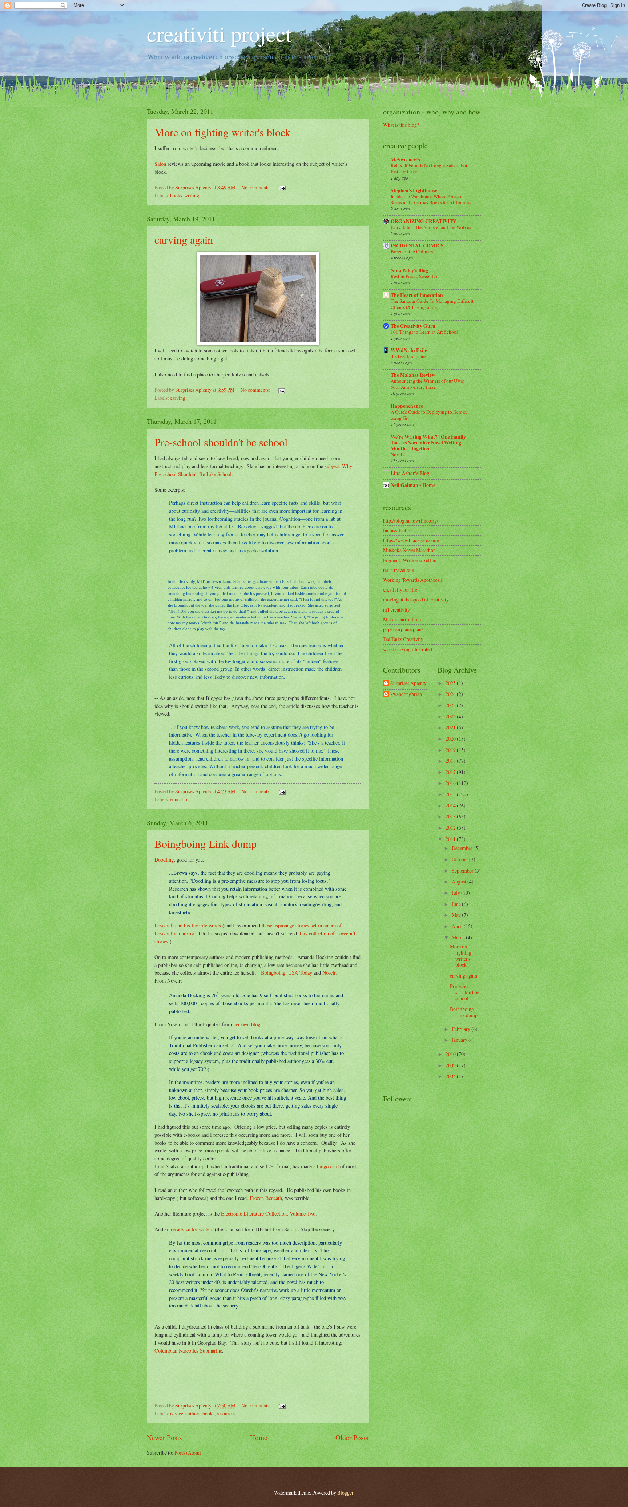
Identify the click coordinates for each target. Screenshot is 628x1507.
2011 (451, 838)
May (457, 914)
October (460, 859)
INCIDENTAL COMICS (417, 245)
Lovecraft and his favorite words (187, 925)
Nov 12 (398, 454)
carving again (183, 239)
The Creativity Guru (413, 326)
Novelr (328, 972)
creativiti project (219, 33)
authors (192, 1413)
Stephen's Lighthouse (414, 190)
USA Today (300, 972)
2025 (451, 683)
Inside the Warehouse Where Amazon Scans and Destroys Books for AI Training (431, 199)
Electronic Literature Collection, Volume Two (268, 1213)
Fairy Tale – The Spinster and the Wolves (431, 227)
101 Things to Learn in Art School (424, 332)
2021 (451, 727)
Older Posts (352, 1437)
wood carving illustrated (407, 649)
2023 (451, 705)
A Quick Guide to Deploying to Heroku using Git (429, 414)
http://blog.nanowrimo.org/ (410, 520)
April (458, 926)
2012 (451, 827)
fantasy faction (398, 530)
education (180, 799)
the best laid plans (408, 356)
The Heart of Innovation (417, 295)
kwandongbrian (406, 694)
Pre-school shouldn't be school (220, 442)
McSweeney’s (405, 159)
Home (258, 1437)
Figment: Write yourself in (409, 560)
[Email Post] (282, 187)
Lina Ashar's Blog (410, 473)
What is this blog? (401, 124)
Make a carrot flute (402, 619)
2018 (451, 760)
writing (191, 195)
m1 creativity (396, 609)
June (457, 903)
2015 (451, 794)
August (459, 881)
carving (177, 397)
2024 (451, 693)
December (463, 848)
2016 (451, 782)
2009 (451, 1065)
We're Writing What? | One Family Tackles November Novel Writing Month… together (428, 442)
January (460, 1039)
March (459, 937)
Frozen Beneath (266, 1197)
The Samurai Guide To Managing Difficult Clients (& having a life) (432, 304)
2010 (451, 1054)
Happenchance (407, 406)
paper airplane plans (403, 629)
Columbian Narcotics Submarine (188, 1350)
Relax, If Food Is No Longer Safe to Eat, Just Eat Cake (429, 168)
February (461, 1029)
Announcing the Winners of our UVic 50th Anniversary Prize (427, 384)
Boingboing (273, 972)
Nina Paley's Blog (409, 270)
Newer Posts (164, 1437)
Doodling (164, 859)
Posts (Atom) (187, 1452)
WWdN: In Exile (409, 350)
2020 (451, 738)
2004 (451, 1076)
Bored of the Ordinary (412, 251)
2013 (451, 816)
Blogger (345, 1492)
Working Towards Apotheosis (413, 579)
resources (226, 1413)
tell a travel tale (398, 570)
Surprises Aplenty (408, 683)
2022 (451, 716)
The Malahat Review (413, 375)
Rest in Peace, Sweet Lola (416, 276)
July (456, 892)
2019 (451, 749)
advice (176, 1413)
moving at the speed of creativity (416, 599)
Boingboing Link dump (205, 843)
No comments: (256, 187)
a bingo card (326, 1166)
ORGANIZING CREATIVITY (423, 221)
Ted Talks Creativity (403, 639)
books (176, 195)
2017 (451, 772)
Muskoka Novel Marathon (409, 550)
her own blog (246, 1024)
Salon (160, 163)
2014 (451, 805)
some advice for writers (189, 1229)
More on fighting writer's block (222, 132)
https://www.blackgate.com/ (411, 540)
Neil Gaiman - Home (413, 485)
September (463, 870)
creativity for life (400, 589)
